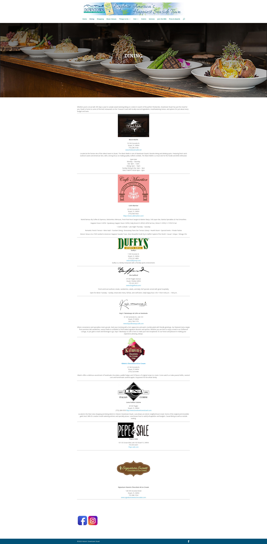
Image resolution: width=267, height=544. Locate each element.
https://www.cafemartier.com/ (133, 216)
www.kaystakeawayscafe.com (133, 324)
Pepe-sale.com (133, 447)
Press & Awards (174, 19)
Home (84, 19)
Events (143, 19)
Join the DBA (161, 19)
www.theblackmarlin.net (133, 150)
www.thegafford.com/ (133, 285)
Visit (135, 19)
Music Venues (111, 19)
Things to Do (123, 19)
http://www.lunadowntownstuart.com (138, 410)
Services (152, 19)
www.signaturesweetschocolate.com (133, 497)
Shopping (100, 19)
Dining (91, 19)
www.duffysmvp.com (134, 261)
